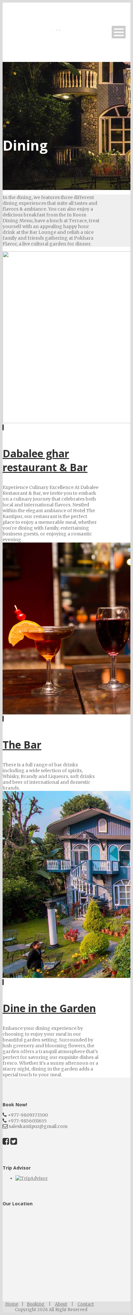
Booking (36, 1304)
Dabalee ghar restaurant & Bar (45, 460)
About (61, 1304)
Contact (85, 1304)
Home (11, 1304)
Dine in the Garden (49, 1008)
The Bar (22, 745)
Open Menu (119, 32)
